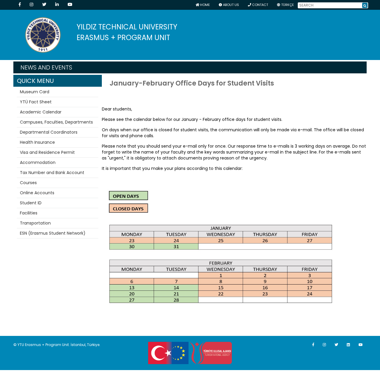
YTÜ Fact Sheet (36, 102)
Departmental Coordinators (48, 132)
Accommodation (38, 162)
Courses (28, 183)
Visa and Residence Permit (47, 152)
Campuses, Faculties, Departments (56, 122)
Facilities (28, 213)
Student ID (31, 203)
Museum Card (34, 92)
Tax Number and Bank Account (52, 173)
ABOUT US (230, 4)
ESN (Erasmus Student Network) (53, 233)
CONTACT (259, 4)
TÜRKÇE (287, 4)
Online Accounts (37, 193)
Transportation (35, 223)
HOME (204, 4)
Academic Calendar (40, 112)
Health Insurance (37, 142)
